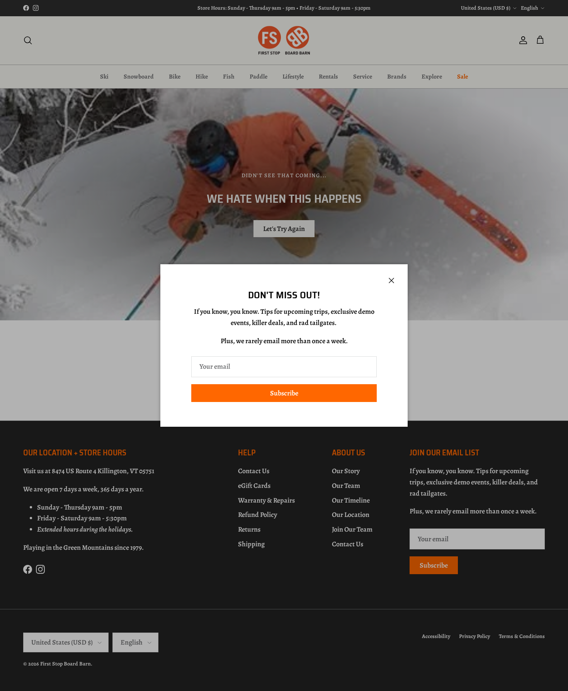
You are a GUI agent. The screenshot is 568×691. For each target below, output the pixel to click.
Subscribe (284, 393)
